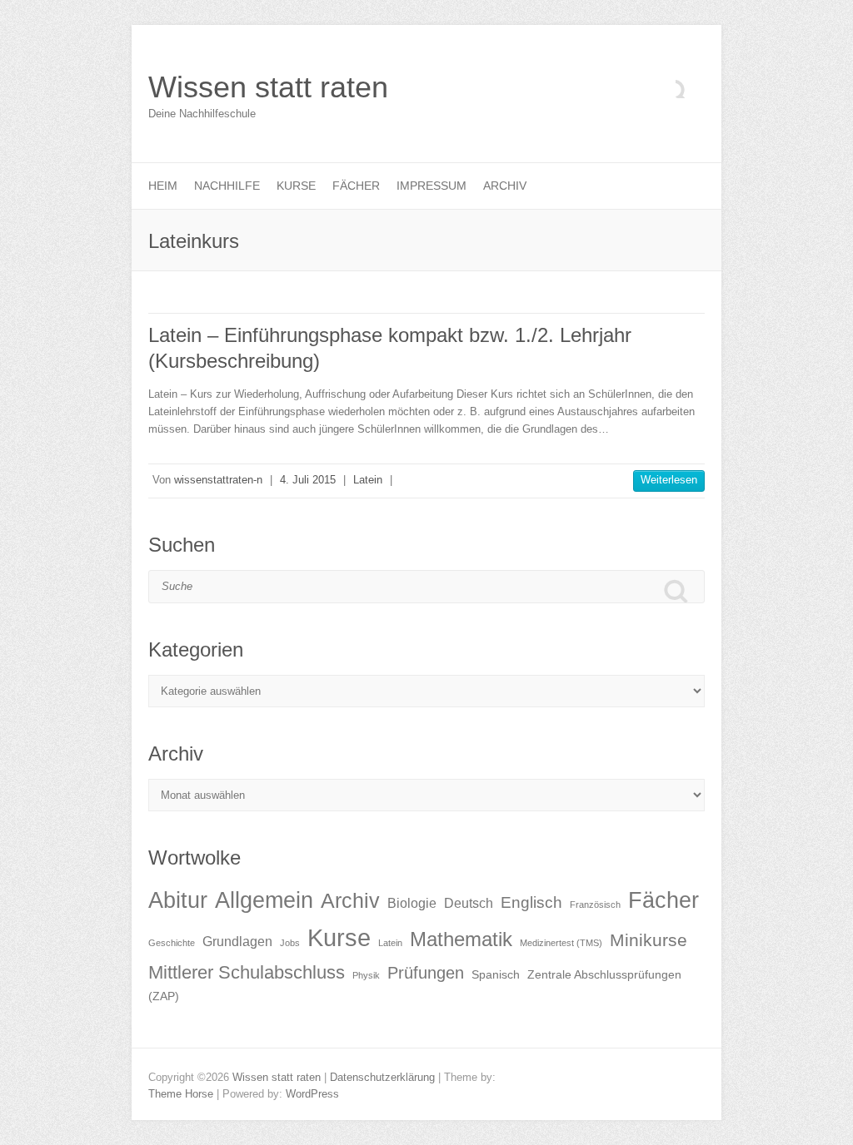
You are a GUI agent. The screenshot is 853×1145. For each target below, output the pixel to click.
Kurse (296, 185)
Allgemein (264, 900)
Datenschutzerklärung (382, 1077)
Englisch (531, 902)
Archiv (504, 185)
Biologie (411, 903)
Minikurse (648, 939)
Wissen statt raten (268, 87)
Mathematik (461, 939)
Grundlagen (237, 941)
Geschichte (171, 943)
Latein (367, 479)
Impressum (431, 185)
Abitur (177, 900)
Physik (366, 975)
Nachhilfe (227, 185)
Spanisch (495, 975)
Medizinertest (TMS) (561, 943)
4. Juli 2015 (308, 479)
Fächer (356, 185)
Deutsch (468, 903)
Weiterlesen (669, 479)
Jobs (290, 943)
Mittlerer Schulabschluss (246, 972)
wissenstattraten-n (218, 479)
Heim (162, 185)
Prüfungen (425, 973)
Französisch (595, 905)
